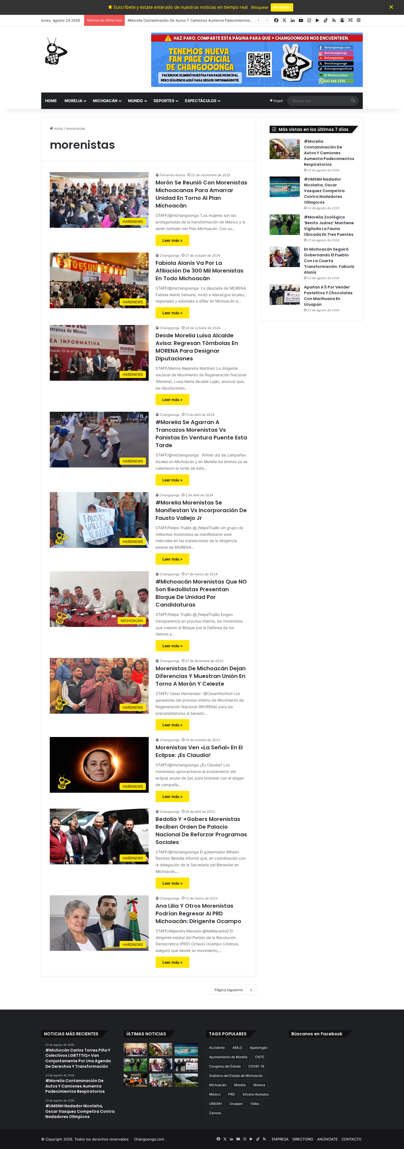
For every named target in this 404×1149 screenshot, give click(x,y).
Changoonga (169, 255)
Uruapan (236, 1104)
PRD (231, 1094)
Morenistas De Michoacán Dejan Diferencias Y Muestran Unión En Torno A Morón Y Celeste (201, 676)
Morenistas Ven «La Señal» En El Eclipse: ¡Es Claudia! (199, 751)
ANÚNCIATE (327, 1139)
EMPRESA (280, 1139)
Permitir (282, 7)
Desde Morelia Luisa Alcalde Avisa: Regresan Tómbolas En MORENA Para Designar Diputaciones (197, 347)
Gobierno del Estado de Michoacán (236, 1076)
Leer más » (172, 240)
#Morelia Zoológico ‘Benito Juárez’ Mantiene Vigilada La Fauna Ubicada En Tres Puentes (329, 225)
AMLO (237, 1048)
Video (254, 1104)
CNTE (259, 1057)
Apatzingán (258, 1048)
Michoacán (217, 1085)
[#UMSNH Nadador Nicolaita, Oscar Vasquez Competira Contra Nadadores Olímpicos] (285, 186)
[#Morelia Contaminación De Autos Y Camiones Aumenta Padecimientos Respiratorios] (285, 149)
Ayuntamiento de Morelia (228, 1057)
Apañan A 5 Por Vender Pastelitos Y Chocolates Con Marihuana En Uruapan (328, 295)
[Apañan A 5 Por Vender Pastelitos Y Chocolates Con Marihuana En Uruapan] (285, 294)
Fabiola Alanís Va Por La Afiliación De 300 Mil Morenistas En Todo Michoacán (199, 270)
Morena (259, 1085)
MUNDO (135, 100)
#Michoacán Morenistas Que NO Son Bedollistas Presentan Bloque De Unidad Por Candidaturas (201, 593)
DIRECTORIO (302, 1139)
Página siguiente (229, 990)
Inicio (58, 128)
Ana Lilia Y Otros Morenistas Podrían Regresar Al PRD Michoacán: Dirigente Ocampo (198, 913)
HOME (51, 100)
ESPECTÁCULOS (200, 100)
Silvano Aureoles (256, 1094)
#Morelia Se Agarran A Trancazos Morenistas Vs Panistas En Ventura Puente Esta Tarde (201, 433)
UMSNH (215, 1104)
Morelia (240, 1085)
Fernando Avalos (172, 175)
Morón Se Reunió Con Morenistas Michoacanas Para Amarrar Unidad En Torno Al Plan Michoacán (201, 194)
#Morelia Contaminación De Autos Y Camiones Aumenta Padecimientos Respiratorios (329, 153)
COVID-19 (256, 1066)
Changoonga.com (149, 1139)
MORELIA (73, 100)
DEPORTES (164, 100)
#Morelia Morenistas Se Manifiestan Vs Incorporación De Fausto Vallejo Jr (201, 510)
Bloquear (260, 7)
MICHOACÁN (105, 100)
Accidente (217, 1048)
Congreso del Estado (225, 1066)
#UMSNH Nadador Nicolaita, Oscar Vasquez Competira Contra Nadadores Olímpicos (324, 190)
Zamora (215, 1113)
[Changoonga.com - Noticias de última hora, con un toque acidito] (55, 51)
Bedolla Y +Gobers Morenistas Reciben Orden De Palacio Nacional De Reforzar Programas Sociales (201, 830)
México (214, 1094)
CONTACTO (351, 1139)
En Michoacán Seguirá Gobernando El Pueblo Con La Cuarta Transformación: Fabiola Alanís (329, 260)
